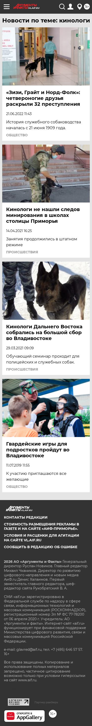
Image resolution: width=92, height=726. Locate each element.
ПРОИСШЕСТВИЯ (22, 252)
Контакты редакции (26, 517)
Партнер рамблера (46, 702)
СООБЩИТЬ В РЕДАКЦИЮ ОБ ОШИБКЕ (40, 547)
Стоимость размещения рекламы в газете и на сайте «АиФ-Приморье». (41, 526)
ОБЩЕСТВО (17, 135)
